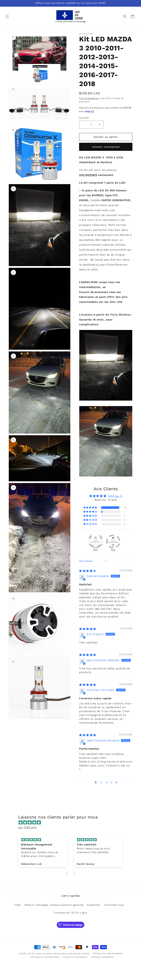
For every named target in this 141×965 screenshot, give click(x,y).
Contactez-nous (114, 905)
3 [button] (107, 782)
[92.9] (95, 541)
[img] (87, 571)
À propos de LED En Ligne (70, 912)
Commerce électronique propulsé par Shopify (65, 953)
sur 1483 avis (27, 827)
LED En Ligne (34, 953)
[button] (7, 16)
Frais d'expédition (89, 98)
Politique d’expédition (102, 957)
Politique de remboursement (107, 953)
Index (17, 905)
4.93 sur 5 (115, 496)
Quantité (84, 117)
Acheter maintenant (106, 146)
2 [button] (101, 782)
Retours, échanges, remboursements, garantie (54, 905)
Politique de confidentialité (44, 957)
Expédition (94, 905)
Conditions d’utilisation (75, 957)
